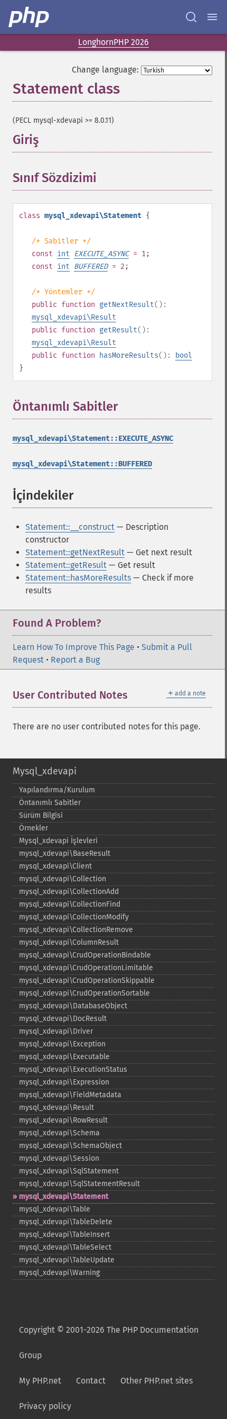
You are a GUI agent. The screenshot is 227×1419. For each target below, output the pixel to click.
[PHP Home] (29, 17)
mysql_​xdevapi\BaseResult (64, 853)
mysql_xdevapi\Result (74, 317)
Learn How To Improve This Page (74, 647)
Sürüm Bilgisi (41, 815)
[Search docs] (191, 17)
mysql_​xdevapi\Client (55, 866)
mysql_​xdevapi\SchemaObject (70, 1145)
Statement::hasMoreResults (78, 578)
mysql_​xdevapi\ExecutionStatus (73, 1069)
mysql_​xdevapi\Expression (64, 1082)
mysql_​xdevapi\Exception (62, 1044)
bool (183, 355)
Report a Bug (75, 660)
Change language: (105, 70)
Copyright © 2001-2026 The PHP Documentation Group (108, 1342)
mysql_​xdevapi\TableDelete (65, 1221)
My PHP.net (40, 1381)
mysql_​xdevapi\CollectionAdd (69, 891)
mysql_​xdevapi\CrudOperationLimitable (86, 967)
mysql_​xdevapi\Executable (64, 1056)
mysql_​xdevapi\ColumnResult (69, 942)
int (63, 253)
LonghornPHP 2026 (113, 42)
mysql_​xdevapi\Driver (56, 1031)
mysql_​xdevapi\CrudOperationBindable (85, 955)
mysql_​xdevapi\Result (56, 1107)
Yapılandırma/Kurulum (57, 789)
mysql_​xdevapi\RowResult (63, 1120)
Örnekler (33, 828)
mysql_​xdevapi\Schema (59, 1132)
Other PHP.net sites (156, 1381)
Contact (91, 1381)
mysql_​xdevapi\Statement (63, 1196)
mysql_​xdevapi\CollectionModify (74, 916)
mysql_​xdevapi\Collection (62, 878)
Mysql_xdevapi (45, 771)
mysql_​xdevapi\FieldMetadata (70, 1094)
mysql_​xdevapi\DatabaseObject (73, 1005)
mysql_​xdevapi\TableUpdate (67, 1259)
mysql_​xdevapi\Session (59, 1158)
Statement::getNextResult (75, 552)
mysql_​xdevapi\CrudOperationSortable (84, 993)
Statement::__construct (70, 527)
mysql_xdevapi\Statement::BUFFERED (82, 463)
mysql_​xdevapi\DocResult (63, 1018)
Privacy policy (45, 1406)
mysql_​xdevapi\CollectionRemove (76, 929)
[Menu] (212, 17)
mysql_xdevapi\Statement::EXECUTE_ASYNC (93, 438)
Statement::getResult (66, 565)
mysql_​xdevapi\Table (54, 1209)
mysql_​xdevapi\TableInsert (64, 1234)
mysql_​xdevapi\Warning (59, 1272)
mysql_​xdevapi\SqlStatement (69, 1171)
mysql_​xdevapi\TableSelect (65, 1247)
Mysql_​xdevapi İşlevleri (58, 840)
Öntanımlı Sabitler (50, 802)
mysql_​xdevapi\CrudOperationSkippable (87, 980)
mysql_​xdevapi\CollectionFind (69, 904)
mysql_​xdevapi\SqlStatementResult (79, 1183)
